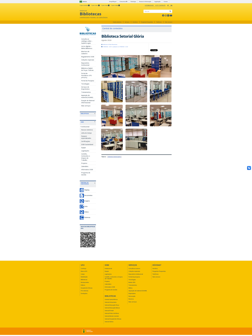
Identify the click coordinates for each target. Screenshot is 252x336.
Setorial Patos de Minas (112, 313)
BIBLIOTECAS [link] (85, 113)
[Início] (88, 31)
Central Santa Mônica (111, 299)
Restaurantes (85, 282)
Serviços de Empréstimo (85, 88)
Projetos (84, 163)
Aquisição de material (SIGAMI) (87, 96)
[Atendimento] (137, 139)
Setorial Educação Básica (112, 308)
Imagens (87, 201)
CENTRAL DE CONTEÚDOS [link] (85, 183)
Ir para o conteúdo (84, 5)
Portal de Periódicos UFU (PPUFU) (86, 75)
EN (171, 5)
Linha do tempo (86, 133)
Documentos (88, 195)
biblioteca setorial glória (114, 157)
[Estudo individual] (137, 91)
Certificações (85, 141)
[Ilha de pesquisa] (161, 91)
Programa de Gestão (85, 174)
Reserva (131, 299)
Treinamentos (86, 92)
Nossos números (87, 130)
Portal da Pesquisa (87, 81)
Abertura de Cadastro (85, 52)
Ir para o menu (95, 5)
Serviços (127, 22)
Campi (83, 274)
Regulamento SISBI (87, 57)
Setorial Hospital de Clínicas (113, 319)
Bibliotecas (84, 279)
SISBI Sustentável (87, 144)
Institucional (85, 127)
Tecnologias (85, 84)
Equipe (83, 148)
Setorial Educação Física (112, 305)
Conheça (83, 268)
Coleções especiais (87, 60)
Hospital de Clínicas (86, 288)
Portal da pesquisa (134, 277)
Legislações (85, 151)
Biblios (130, 288)
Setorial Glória (109, 322)
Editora (83, 285)
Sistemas (87, 217)
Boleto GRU (132, 282)
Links (86, 206)
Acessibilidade (149, 5)
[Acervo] (112, 115)
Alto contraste (160, 5)
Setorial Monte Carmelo (112, 316)
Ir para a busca (105, 5)
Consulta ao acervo (134, 268)
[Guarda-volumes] (112, 91)
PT (168, 5)
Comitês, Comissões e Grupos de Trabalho (85, 157)
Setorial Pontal (109, 310)
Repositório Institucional (85, 64)
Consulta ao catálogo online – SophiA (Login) (87, 41)
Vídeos (86, 212)
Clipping (86, 190)
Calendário (84, 166)
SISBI (82, 122)
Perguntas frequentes (147, 22)
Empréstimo (132, 293)
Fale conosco (168, 22)
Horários (135, 22)
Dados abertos (117, 22)
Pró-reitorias (84, 291)
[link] (88, 122)
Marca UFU (84, 271)
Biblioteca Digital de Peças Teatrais (87, 69)
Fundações (84, 293)
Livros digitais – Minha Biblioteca (86, 47)
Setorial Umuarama (110, 302)
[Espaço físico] (112, 139)
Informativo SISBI (87, 169)
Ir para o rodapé (115, 5)
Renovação (132, 296)
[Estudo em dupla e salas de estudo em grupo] (137, 115)
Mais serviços (85, 106)
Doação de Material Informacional (87, 101)
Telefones (159, 22)
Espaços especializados (86, 137)
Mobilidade (84, 277)
